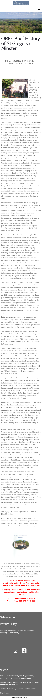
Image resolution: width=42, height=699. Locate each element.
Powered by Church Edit (21, 697)
